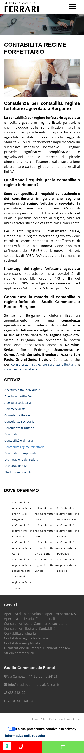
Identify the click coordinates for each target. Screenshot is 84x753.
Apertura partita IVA (18, 396)
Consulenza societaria (19, 421)
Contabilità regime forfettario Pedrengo (68, 548)
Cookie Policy (56, 718)
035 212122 (21, 747)
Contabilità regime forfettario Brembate (23, 531)
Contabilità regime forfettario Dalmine (68, 531)
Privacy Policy (39, 718)
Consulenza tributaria (19, 428)
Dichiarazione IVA (16, 466)
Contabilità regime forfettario (24, 447)
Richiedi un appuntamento (63, 747)
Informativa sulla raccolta (25, 736)
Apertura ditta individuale (22, 390)
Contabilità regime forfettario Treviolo (23, 582)
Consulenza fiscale (17, 415)
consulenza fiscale (25, 364)
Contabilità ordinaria (18, 440)
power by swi (73, 718)
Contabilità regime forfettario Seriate (46, 565)
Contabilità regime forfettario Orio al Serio (46, 548)
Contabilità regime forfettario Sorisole (68, 565)
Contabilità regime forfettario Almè (46, 513)
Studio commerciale (18, 472)
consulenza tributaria (59, 364)
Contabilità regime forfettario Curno (46, 531)
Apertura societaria (17, 403)
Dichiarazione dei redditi (21, 459)
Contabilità (11, 434)
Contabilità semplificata (20, 453)
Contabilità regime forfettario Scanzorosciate (23, 565)
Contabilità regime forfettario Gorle (23, 548)
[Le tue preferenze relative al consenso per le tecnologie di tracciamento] (7, 746)
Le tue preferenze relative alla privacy (46, 729)
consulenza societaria (20, 369)
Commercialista (15, 409)
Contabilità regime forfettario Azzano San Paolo (68, 513)
